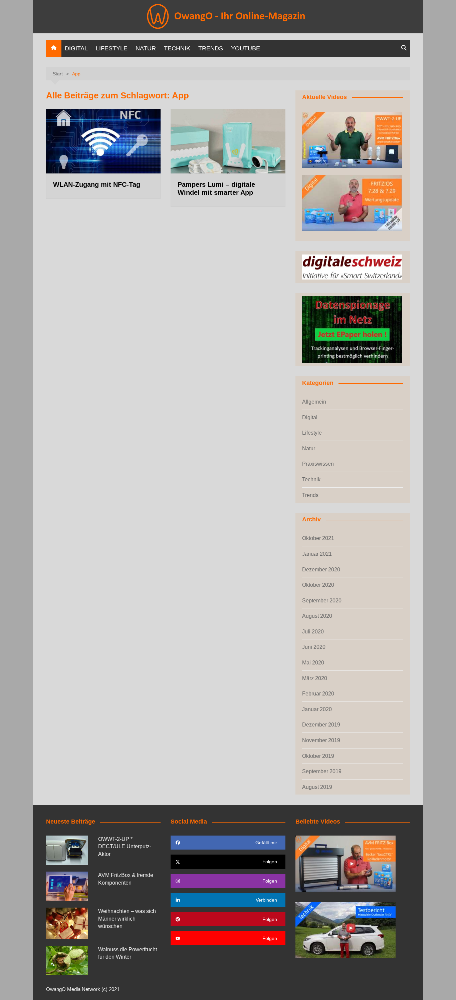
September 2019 (321, 771)
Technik (177, 48)
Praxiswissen (318, 464)
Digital (76, 48)
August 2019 (317, 787)
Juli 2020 (313, 631)
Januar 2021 (317, 554)
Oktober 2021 (318, 538)
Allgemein (314, 402)
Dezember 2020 (321, 569)
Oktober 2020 (318, 585)
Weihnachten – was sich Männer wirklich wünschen (127, 918)
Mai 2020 (313, 662)
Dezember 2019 (321, 724)
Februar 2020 (318, 693)
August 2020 (317, 616)
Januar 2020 (317, 709)
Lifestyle (112, 48)
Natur (146, 48)
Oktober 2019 (318, 756)
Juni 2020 (313, 647)
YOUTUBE (245, 48)
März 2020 (314, 678)
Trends (210, 48)
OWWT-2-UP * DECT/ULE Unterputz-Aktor (124, 846)
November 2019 (321, 740)
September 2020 (321, 600)
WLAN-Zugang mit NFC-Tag (96, 184)
